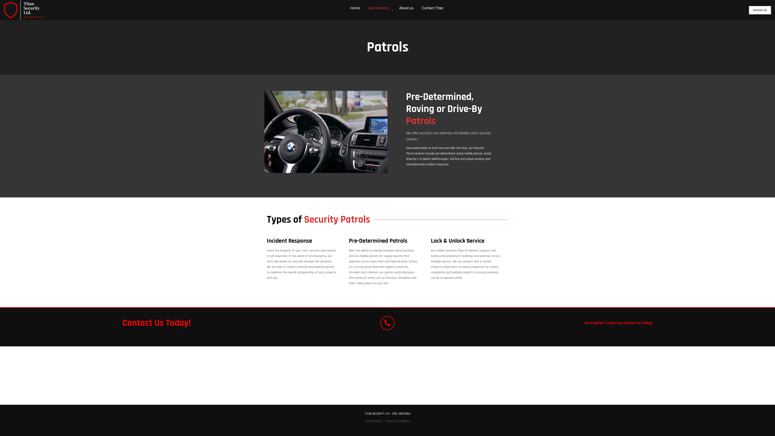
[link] (379, 18)
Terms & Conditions (397, 421)
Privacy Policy (373, 421)
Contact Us (760, 10)
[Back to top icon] (755, 427)
